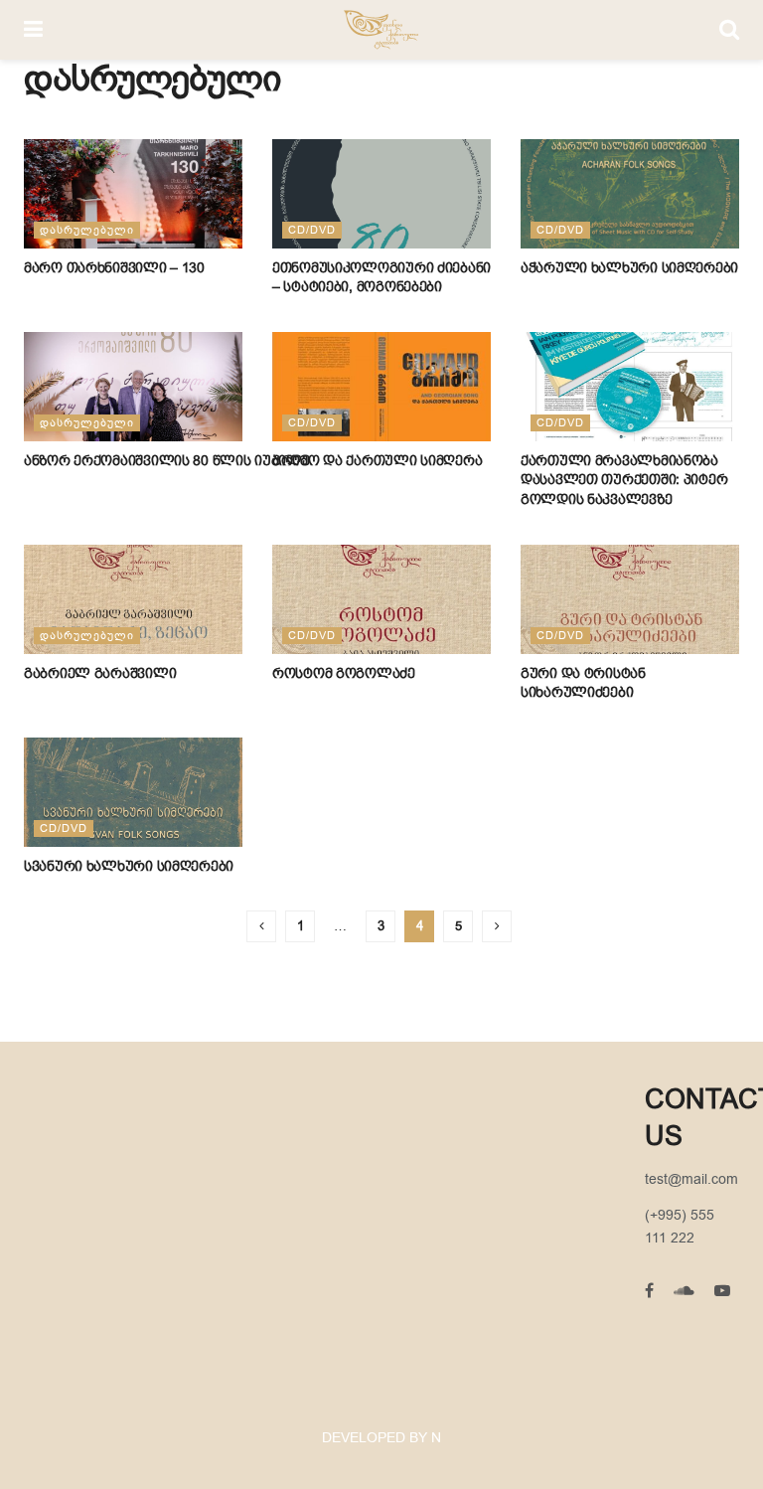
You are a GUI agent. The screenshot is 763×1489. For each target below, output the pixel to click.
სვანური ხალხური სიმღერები (128, 866)
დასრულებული (87, 230)
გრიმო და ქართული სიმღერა (377, 460)
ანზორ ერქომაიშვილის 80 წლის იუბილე (168, 460)
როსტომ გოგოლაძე (343, 673)
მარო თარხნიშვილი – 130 (114, 267)
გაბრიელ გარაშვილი (100, 673)
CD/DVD (312, 230)
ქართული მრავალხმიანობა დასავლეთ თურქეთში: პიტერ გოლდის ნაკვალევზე (624, 479)
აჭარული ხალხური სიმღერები (629, 267)
